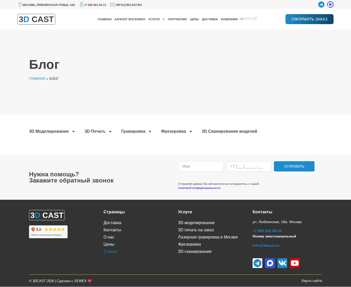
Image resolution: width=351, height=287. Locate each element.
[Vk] (282, 263)
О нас (109, 237)
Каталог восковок (130, 19)
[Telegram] (321, 4)
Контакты (112, 230)
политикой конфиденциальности (199, 187)
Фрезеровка (173, 131)
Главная (105, 19)
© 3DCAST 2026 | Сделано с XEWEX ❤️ (60, 281)
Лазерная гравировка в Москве (208, 237)
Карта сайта (312, 281)
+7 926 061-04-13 (95, 4)
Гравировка (133, 131)
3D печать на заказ (196, 230)
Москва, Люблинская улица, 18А (49, 4)
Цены (194, 19)
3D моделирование (196, 223)
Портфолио (177, 19)
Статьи (110, 251)
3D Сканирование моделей (229, 131)
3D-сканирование (195, 251)
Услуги (154, 19)
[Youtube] (295, 263)
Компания (229, 19)
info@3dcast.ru (129, 4)
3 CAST (36, 19)
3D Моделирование (49, 131)
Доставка (210, 19)
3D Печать (95, 131)
